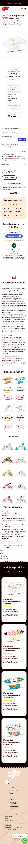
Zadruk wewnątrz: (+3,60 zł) (10, 144)
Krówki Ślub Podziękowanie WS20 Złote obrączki (12, 648)
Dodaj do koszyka (9, 177)
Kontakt (7, 823)
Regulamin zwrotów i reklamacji (14, 827)
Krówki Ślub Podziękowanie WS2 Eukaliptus (11, 742)
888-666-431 (4, 538)
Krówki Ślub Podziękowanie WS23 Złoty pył (12, 601)
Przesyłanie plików (7, 136)
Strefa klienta (9, 821)
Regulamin (8, 825)
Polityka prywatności (11, 829)
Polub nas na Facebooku (17, 782)
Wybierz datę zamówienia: (13, 76)
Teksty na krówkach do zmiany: (13, 128)
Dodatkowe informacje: (8, 154)
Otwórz (7, 397)
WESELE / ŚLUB (4, 558)
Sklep (6, 818)
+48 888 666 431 (14, 803)
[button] (25, 9)
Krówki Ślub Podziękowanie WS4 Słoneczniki (11, 695)
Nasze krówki (8, 816)
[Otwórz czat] (24, 840)
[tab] (14, 277)
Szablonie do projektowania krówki (15, 158)
